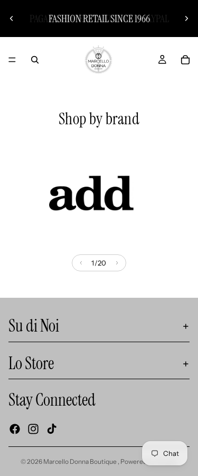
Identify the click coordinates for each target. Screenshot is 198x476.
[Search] (34, 59)
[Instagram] (33, 428)
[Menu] (12, 60)
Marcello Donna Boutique (80, 461)
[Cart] (185, 59)
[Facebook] (14, 428)
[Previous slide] (11, 18)
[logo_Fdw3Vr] (91, 193)
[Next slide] (186, 18)
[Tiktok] (51, 428)
